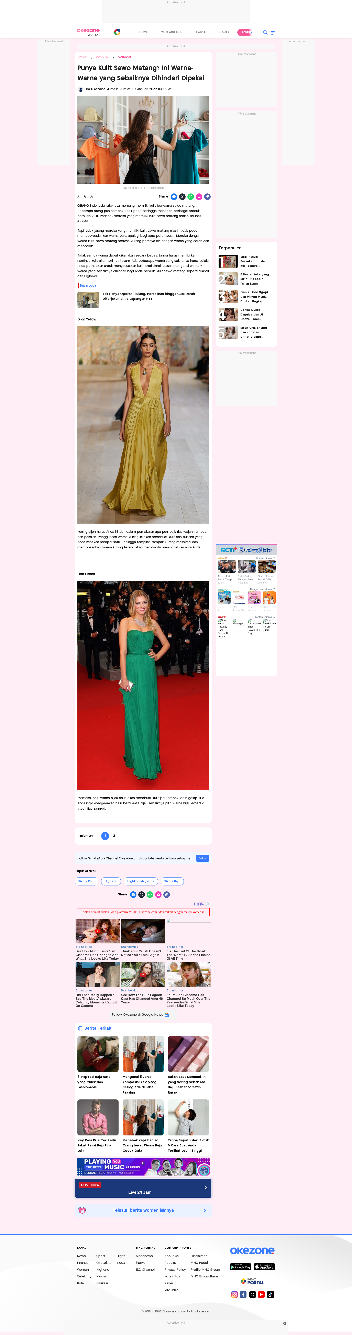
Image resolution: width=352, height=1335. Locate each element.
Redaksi (170, 1262)
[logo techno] (88, 32)
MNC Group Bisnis (204, 1276)
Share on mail (199, 197)
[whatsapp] (190, 197)
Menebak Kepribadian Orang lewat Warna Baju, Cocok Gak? (143, 1145)
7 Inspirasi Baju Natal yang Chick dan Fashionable (94, 1082)
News (81, 1256)
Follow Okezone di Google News (137, 1014)
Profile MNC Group (205, 1269)
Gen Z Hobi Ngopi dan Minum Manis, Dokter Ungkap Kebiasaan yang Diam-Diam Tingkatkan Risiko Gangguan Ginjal (254, 297)
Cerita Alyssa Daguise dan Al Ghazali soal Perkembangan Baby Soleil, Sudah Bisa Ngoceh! (256, 315)
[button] (251, 32)
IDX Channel (145, 1269)
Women (83, 1269)
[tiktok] (270, 1294)
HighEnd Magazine (140, 881)
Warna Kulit (86, 881)
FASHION (124, 57)
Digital (121, 1256)
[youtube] (261, 1294)
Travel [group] (201, 32)
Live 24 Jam (140, 1192)
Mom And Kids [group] (172, 32)
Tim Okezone (95, 89)
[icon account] (80, 89)
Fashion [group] (248, 32)
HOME (82, 57)
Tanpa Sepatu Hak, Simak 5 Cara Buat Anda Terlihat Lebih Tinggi (188, 1145)
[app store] (264, 1266)
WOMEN (102, 57)
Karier (168, 1283)
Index (121, 1262)
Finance (83, 1262)
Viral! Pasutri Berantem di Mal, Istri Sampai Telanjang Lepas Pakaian (253, 261)
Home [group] (143, 32)
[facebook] (243, 1294)
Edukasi (102, 1283)
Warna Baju (172, 881)
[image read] (88, 300)
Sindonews (144, 1256)
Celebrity (84, 1276)
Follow (203, 858)
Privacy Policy (175, 1269)
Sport (100, 1256)
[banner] (143, 1174)
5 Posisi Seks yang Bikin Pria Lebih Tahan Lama (254, 279)
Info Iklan (171, 1290)
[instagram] (234, 1294)
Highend (111, 881)
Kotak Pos (172, 1276)
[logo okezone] (252, 1251)
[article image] (228, 261)
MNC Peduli (199, 1262)
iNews (140, 1262)
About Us (171, 1256)
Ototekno (104, 1262)
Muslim (101, 1276)
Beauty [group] (224, 32)
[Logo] (117, 32)
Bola (80, 1283)
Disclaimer (199, 1256)
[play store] (240, 1266)
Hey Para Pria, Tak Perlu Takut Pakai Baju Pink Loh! (96, 1145)
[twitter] (252, 1294)
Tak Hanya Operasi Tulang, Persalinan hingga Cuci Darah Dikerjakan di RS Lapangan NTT (149, 296)
